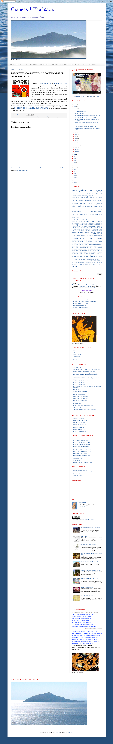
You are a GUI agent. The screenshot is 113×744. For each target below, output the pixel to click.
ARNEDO (90, 203)
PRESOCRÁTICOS (84, 253)
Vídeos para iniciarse (77, 475)
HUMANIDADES (97, 234)
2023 (75, 177)
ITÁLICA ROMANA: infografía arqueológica (83, 449)
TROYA (88, 261)
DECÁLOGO (19, 64)
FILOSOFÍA (41, 117)
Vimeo (97, 96)
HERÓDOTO (74, 232)
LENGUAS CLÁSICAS (78, 238)
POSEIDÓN (100, 252)
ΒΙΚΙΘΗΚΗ (76, 411)
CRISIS (17, 117)
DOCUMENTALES (96, 214)
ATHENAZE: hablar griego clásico (80, 439)
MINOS (100, 241)
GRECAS (88, 227)
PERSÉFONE (99, 250)
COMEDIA (95, 208)
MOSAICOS (89, 243)
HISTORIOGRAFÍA (75, 234)
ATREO (82, 206)
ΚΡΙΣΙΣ (55, 117)
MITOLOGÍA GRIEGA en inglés (80, 396)
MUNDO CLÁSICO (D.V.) (79, 422)
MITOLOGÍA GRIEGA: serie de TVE (81, 398)
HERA (86, 230)
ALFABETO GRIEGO (90, 199)
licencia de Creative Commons (88, 519)
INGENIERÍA (93, 235)
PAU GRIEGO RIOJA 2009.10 (83, 249)
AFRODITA (92, 197)
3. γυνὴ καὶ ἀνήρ (77, 354)
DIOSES (81, 214)
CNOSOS (86, 208)
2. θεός (74, 352)
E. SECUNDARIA (81, 216)
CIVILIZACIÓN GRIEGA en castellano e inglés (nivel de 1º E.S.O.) (86, 378)
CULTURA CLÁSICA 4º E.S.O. (79, 213)
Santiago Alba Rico (60, 83)
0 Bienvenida (74, 190)
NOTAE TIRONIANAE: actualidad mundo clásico (84, 402)
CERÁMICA (99, 206)
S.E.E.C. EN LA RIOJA (78, 458)
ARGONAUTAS (75, 203)
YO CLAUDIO (85, 264)
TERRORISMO (74, 261)
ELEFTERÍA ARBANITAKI (92, 218)
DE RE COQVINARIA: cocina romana (81, 444)
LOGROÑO (90, 240)
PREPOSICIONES (75, 253)
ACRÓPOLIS (86, 197)
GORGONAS (99, 226)
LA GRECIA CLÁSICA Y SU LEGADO (82, 451)
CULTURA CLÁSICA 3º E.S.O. (95, 211)
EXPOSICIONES (76, 224)
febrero (76, 132)
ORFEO (87, 247)
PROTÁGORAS (99, 253)
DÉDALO (88, 213)
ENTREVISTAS (91, 220)
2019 (75, 169)
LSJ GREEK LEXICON (78, 309)
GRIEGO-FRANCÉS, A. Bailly (80, 305)
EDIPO (100, 216)
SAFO (81, 258)
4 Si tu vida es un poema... (81, 192)
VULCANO (74, 264)
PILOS (77, 252)
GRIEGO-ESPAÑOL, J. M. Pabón (80, 303)
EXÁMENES (99, 223)
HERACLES (90, 230)
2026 (75, 182)
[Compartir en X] (30, 115)
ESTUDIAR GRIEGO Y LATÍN (32, 117)
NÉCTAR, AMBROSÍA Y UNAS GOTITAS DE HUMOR (87, 115)
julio (76, 143)
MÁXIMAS (80, 241)
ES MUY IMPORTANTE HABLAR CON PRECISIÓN (90, 562)
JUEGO (100, 235)
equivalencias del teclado (85, 286)
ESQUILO (81, 221)
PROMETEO (92, 253)
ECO (98, 216)
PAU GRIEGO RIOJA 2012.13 (87, 250)
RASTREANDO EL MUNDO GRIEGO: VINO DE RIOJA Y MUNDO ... (88, 128)
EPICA (97, 220)
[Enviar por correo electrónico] (26, 115)
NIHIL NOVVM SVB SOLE (79, 457)
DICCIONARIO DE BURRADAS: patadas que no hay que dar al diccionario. (87, 387)
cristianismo (74, 211)
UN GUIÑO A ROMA (96, 261)
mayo (76, 138)
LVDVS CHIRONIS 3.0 (78, 427)
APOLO (80, 202)
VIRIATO (100, 262)
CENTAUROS (93, 206)
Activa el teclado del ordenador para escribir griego (85, 285)
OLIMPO (79, 247)
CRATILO (91, 210)
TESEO (79, 261)
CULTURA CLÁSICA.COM (79, 382)
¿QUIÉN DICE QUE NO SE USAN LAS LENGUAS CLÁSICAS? (86, 123)
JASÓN (97, 235)
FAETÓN (85, 224)
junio (76, 140)
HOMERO (83, 234)
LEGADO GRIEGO (77, 393)
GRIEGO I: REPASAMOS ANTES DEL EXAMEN (89, 579)
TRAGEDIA (83, 261)
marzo (76, 134)
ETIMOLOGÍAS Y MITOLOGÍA (80, 448)
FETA (95, 224)
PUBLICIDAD (75, 255)
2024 (75, 180)
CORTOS (86, 210)
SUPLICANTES (91, 259)
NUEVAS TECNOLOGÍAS (84, 246)
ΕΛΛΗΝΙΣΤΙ (93, 264)
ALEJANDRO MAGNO (77, 199)
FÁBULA (82, 224)
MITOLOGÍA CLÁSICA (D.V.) (80, 424)
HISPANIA (87, 232)
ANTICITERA (99, 200)
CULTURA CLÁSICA (82, 211)
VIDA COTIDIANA (87, 262)
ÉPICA (101, 220)
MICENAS (96, 241)
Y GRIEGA (79, 264)
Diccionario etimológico (78, 358)
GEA (89, 226)
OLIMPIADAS (74, 247)
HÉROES (80, 232)
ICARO (81, 235)
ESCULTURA (75, 221)
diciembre (77, 151)
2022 (75, 175)
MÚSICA (74, 244)
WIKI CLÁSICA (77, 407)
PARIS (95, 247)
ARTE (89, 205)
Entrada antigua (63, 167)
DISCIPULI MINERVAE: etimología (81, 446)
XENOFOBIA (84, 536)
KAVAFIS (73, 237)
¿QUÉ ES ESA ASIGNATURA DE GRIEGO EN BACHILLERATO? (91, 528)
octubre (76, 147)
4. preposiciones (76, 356)
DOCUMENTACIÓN (87, 214)
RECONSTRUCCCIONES (77, 256)
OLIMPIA (100, 246)
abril (76, 136)
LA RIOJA (79, 237)
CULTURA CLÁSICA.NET (79, 384)
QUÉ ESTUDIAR (84, 255)
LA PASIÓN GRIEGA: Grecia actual (81, 453)
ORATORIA (83, 247)
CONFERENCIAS (79, 210)
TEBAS (100, 259)
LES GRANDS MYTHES (79, 394)
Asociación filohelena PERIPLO (80, 470)
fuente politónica (94, 287)
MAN (94, 240)
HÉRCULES (95, 230)
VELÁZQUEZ (74, 262)
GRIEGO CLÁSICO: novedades (80, 391)
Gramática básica (76, 473)
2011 (75, 106)
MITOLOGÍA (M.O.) (78, 426)
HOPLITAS (89, 234)
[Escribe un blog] (28, 115)
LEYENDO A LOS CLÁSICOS (60, 64)
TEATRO (97, 259)
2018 (75, 167)
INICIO (12, 64)
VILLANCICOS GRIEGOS (87, 587)
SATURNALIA (86, 258)
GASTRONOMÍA (83, 226)
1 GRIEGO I (82, 190)
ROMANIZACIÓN (76, 258)
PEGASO (94, 250)
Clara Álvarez (91, 96)
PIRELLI (80, 252)
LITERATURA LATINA (82, 240)
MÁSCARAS (74, 241)
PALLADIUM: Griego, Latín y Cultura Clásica (83, 405)
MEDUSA (90, 241)
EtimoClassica (76, 359)
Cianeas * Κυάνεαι (32, 9)
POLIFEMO (94, 252)
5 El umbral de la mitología (94, 192)
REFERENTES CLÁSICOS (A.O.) (80, 420)
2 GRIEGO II (91, 190)
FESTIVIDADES (90, 224)
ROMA (100, 256)
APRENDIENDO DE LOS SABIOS (92, 202)
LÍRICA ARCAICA (89, 238)
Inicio (40, 167)
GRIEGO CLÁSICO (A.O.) (79, 429)
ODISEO (95, 246)
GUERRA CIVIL (84, 229)
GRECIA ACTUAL (96, 228)
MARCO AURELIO (98, 240)
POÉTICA (90, 252)
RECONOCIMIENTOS (31, 64)
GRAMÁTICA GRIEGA (78, 228)
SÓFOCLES (80, 259)
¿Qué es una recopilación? (78, 418)
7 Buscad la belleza (93, 194)
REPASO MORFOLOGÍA (90, 256)
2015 (75, 160)
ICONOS (88, 235)
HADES (78, 230)
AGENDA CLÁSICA (78, 367)
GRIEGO (74, 229)
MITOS (85, 243)
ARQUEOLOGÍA (98, 203)
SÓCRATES (51, 117)
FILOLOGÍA (99, 224)
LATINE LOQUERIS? (97, 237)
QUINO (97, 255)
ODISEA (91, 246)
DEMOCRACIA (75, 214)
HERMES (100, 230)
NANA (78, 244)
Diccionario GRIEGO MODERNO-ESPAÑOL (83, 472)
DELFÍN (91, 213)
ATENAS (100, 205)
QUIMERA (92, 255)
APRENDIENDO (44, 64)
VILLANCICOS (94, 262)
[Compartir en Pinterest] (33, 115)
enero (76, 108)
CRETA (94, 210)
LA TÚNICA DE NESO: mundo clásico (81, 455)
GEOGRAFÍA (93, 226)
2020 (75, 171)
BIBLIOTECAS (87, 206)
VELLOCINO (80, 262)
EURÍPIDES (91, 223)
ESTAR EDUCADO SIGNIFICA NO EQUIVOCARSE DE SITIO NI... (87, 120)
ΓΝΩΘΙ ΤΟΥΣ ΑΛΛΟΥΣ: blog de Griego (82, 462)
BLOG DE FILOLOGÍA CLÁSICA (81, 440)
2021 (75, 173)
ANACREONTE (87, 200)
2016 (75, 162)
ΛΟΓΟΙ (59, 117)
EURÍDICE (84, 223)
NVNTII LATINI (77, 403)
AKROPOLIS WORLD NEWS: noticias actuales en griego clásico (87, 369)
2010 (75, 104)
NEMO (77, 246)
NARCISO (82, 244)
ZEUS (90, 264)
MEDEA (85, 241)
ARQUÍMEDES (75, 205)
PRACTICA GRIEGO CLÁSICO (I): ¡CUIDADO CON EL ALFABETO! (88, 545)
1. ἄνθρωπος (76, 350)
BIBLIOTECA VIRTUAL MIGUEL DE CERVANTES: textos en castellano (87, 375)
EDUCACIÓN (22, 117)
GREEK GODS (76, 389)
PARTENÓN (99, 247)
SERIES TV (95, 258)
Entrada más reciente (15, 167)
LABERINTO (85, 237)
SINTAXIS (100, 258)
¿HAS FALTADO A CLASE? (77, 64)
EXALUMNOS (92, 64)
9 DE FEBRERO (79, 197)
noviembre (77, 149)
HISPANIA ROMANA (96, 232)
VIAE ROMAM (76, 460)
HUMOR (74, 235)
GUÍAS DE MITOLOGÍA (92, 229)
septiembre (77, 145)
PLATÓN (46, 117)
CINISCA (81, 208)
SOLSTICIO (85, 259)
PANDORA (92, 247)
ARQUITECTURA (83, 205)
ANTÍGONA (74, 202)
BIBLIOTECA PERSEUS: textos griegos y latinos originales (86, 373)
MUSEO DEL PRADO (97, 243)
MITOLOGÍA (80, 243)
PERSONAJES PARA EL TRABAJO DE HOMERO (86, 117)
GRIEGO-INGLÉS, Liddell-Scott (80, 307)
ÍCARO (84, 235)
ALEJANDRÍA (98, 197)
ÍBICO (78, 235)
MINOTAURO (74, 243)
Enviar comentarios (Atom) (22, 170)
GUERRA (79, 229)
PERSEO (73, 252)
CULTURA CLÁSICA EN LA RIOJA (81, 380)
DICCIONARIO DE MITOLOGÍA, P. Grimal (83, 300)
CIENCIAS (74, 208)
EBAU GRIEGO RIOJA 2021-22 (91, 216)
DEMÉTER (99, 213)
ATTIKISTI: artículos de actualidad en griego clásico (84, 371)
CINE (78, 208)
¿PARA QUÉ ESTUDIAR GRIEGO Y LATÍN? (91, 570)
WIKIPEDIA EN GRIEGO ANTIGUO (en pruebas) (84, 409)
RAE (101, 255)
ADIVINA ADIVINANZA (80, 113)
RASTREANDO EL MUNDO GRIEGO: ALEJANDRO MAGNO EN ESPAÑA (87, 110)
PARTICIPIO (74, 249)
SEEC (90, 258)
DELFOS (95, 213)
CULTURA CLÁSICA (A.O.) (79, 431)
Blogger (70, 732)
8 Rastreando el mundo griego (87, 195)
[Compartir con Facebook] (31, 115)
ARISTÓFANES (82, 203)
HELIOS (82, 230)
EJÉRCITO (83, 218)
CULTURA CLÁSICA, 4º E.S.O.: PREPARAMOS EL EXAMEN (88, 596)
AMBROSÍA (81, 200)
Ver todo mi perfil (81, 507)
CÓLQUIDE (90, 208)
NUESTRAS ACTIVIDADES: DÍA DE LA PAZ (85, 126)
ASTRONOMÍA (94, 205)
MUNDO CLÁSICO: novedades (80, 400)
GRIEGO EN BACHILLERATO (79, 96)
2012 (75, 154)
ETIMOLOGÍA (76, 223)
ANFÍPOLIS (94, 200)
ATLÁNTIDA (78, 206)
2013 (75, 156)
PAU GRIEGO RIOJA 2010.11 (94, 249)
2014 (75, 158)
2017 (75, 165)
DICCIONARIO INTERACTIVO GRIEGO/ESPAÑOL (85, 301)
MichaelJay (57, 732)
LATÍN (89, 237)
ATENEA (73, 206)
